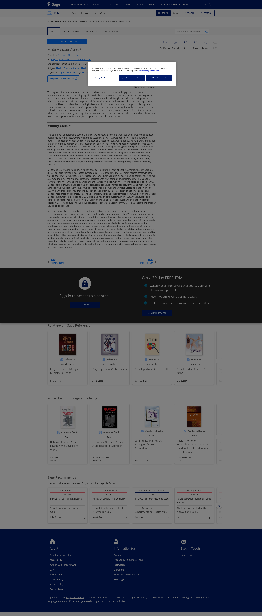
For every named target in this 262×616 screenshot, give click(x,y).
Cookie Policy (155, 70)
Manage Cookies (101, 78)
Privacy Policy (144, 70)
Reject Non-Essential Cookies (131, 78)
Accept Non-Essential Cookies (159, 78)
